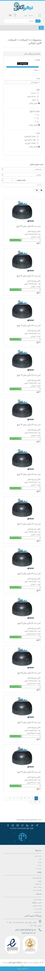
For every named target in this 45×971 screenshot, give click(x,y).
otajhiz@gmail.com (28, 933)
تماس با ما (39, 869)
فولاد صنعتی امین (30, 140)
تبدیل (34, 100)
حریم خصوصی (38, 912)
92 (35, 802)
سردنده (33, 93)
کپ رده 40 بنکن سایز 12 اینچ (28, 474)
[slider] (5, 67)
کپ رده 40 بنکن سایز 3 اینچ (28, 772)
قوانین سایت (38, 909)
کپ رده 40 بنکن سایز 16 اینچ (28, 375)
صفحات (39, 862)
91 (39, 802)
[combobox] (22, 82)
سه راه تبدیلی (31, 96)
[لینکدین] (27, 825)
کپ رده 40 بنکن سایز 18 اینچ (28, 325)
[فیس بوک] (8, 825)
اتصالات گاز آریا (37, 900)
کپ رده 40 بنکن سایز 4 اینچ (29, 722)
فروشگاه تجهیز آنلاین (15, 962)
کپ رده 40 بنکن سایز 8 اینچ (29, 573)
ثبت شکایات (38, 884)
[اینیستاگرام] (17, 825)
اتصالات (23, 40)
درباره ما (39, 865)
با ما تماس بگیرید (22, 968)
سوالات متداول (37, 887)
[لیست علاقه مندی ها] (39, 243)
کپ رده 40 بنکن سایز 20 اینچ (28, 276)
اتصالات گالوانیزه (37, 906)
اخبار (40, 859)
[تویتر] (22, 825)
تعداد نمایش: (21, 180)
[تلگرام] (37, 825)
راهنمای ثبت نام (37, 890)
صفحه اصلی (38, 856)
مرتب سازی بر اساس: (36, 164)
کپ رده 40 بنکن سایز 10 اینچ (28, 524)
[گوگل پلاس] (13, 825)
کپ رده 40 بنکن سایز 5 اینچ (28, 673)
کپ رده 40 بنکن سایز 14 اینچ (28, 424)
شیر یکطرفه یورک (37, 878)
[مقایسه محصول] (37, 243)
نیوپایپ (39, 881)
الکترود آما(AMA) (37, 903)
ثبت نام (31, 16)
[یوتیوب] (32, 825)
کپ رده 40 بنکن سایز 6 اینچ (29, 623)
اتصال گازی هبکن (30, 136)
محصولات (36, 40)
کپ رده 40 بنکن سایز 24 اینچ (28, 226)
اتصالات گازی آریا (30, 143)
